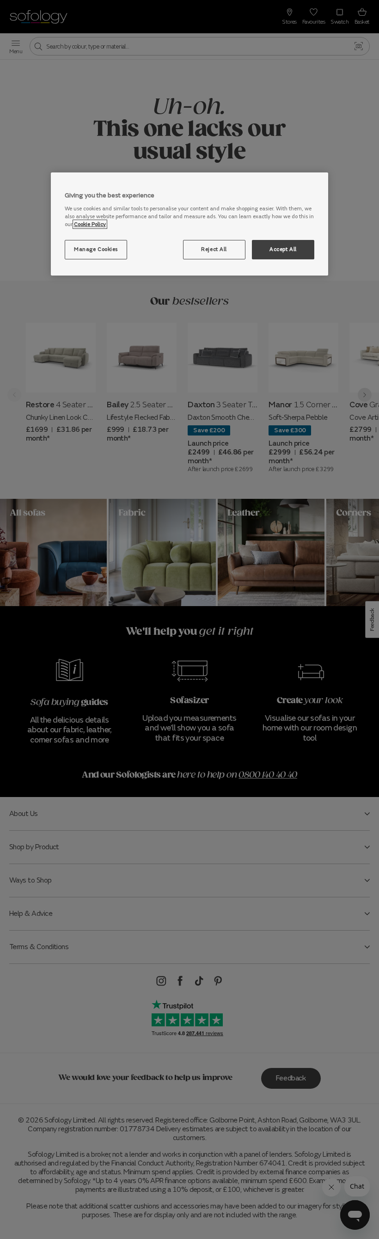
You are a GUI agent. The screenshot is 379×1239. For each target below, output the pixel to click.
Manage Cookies (96, 249)
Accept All (283, 249)
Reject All (214, 249)
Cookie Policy (90, 224)
